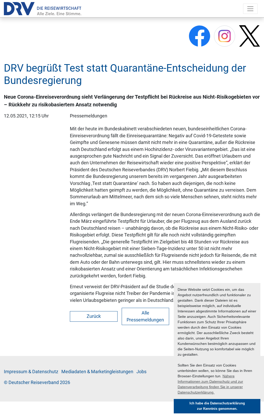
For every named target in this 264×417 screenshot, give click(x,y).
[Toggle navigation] (250, 9)
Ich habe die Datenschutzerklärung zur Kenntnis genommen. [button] (217, 406)
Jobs (141, 371)
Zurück (94, 316)
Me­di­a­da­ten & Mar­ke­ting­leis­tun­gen (97, 371)
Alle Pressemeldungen (145, 316)
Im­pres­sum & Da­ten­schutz (31, 371)
